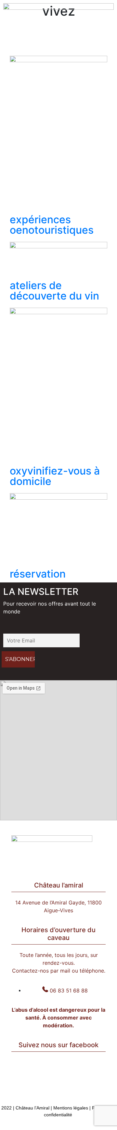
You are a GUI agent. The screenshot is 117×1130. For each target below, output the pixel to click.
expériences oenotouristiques (52, 224)
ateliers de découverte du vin (54, 290)
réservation (38, 573)
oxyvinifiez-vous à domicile (55, 476)
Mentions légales (70, 1107)
